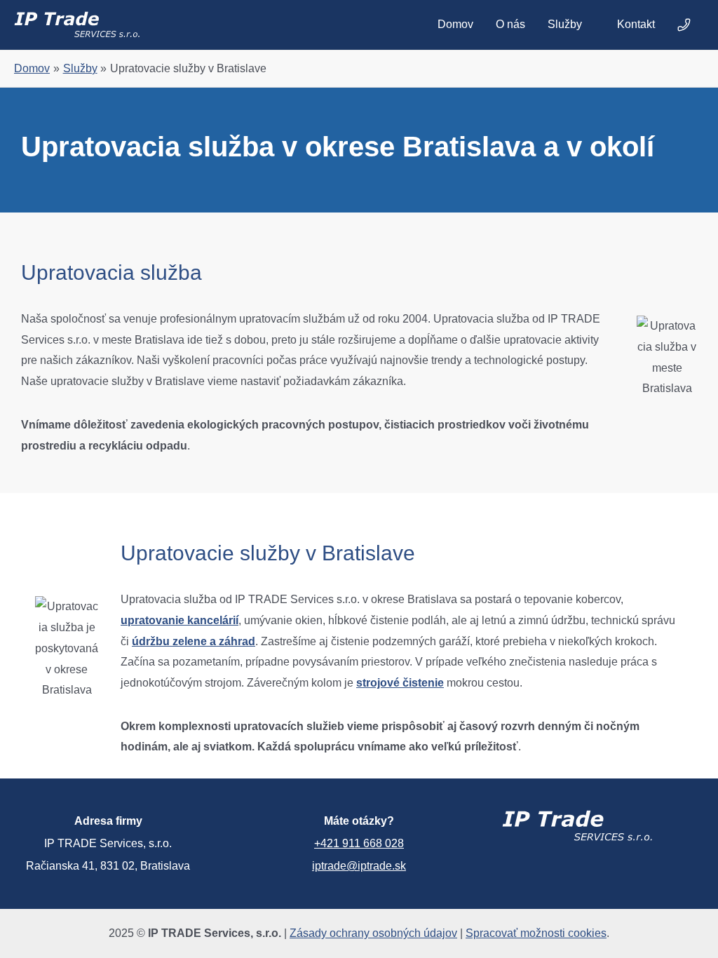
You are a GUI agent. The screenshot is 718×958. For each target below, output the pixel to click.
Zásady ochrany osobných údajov (373, 933)
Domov (455, 24)
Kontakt (636, 24)
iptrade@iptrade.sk (359, 866)
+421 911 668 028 (359, 843)
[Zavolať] (685, 24)
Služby (565, 24)
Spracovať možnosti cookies (536, 933)
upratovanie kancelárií (179, 620)
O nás (510, 24)
